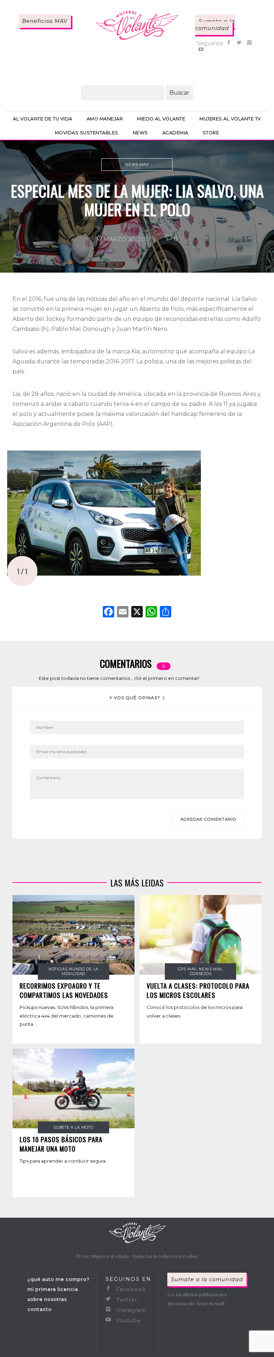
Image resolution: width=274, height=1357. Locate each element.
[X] (137, 612)
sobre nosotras (47, 1299)
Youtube (128, 1320)
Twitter (126, 1300)
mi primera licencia (52, 1289)
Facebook (130, 1289)
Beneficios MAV (44, 21)
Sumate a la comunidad (215, 24)
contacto (39, 1309)
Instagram (130, 1310)
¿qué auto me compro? (58, 1279)
